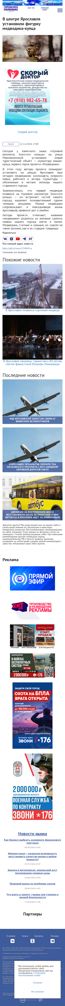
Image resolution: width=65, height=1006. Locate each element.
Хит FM (31, 8)
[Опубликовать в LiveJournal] (24, 239)
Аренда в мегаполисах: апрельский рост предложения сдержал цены (32, 871)
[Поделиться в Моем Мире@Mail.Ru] (37, 239)
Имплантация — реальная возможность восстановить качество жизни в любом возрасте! (32, 856)
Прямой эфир (45, 9)
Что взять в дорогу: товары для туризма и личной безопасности (32, 896)
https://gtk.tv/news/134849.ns (17, 248)
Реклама (55, 936)
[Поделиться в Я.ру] (43, 239)
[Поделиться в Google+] (11, 239)
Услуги (25, 936)
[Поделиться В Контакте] (5, 239)
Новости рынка (32, 833)
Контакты (39, 936)
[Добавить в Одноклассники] (30, 239)
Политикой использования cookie (31, 974)
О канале (10, 936)
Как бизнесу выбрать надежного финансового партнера (32, 841)
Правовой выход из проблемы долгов (32, 883)
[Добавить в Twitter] (17, 239)
